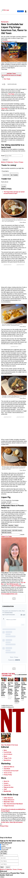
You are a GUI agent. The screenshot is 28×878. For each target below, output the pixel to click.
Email (3, 155)
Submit (8, 867)
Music (5, 756)
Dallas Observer (8, 798)
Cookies (11, 809)
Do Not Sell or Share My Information (12, 822)
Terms (16, 162)
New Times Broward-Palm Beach (13, 803)
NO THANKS (14, 175)
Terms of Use (8, 773)
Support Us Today (6, 536)
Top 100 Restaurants (12, 584)
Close (2, 877)
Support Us (20, 11)
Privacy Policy (8, 774)
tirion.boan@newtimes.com (9, 594)
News (5, 750)
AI (22, 809)
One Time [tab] (4, 525)
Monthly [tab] (11, 525)
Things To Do (7, 758)
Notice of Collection (7, 162)
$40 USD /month (6, 532)
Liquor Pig (4, 108)
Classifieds (7, 768)
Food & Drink (7, 752)
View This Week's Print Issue (9, 745)
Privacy (21, 162)
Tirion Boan (6, 41)
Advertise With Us (9, 767)
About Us (6, 781)
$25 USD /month (17, 530)
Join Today (4, 851)
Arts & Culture (8, 754)
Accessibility (18, 809)
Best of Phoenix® (6, 848)
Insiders (3, 846)
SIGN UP (5, 160)
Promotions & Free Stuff (11, 770)
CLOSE (4, 186)
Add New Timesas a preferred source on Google (11, 74)
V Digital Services (9, 806)
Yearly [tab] (16, 525)
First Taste (7, 79)
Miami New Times (9, 801)
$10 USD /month (6, 530)
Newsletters (7, 760)
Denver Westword (9, 800)
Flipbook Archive (8, 787)
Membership (7, 791)
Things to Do (4, 844)
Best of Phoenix (16, 585)
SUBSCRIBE (6, 175)
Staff (5, 789)
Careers (6, 783)
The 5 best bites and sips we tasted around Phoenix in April (14, 192)
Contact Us (7, 785)
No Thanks (3, 853)
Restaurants (4, 22)
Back (2, 867)
